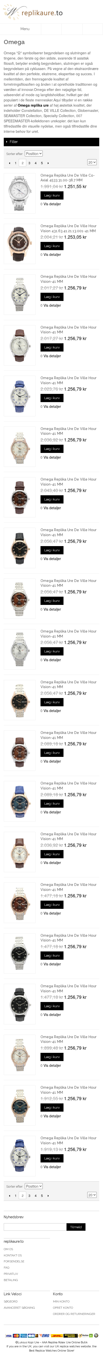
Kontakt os (13, 1255)
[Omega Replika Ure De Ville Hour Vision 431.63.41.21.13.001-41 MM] (20, 244)
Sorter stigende (47, 154)
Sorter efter (14, 154)
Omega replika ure (33, 105)
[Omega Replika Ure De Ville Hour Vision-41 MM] (20, 294)
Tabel (84, 154)
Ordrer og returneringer (74, 1314)
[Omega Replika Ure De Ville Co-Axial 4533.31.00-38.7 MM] (20, 193)
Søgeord (11, 1301)
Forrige (9, 163)
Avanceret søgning (19, 1307)
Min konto (61, 1301)
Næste (48, 163)
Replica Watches (46, 1350)
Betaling (11, 1280)
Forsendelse (14, 1261)
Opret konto (63, 1307)
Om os (8, 1249)
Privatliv (11, 1274)
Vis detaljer (52, 203)
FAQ (6, 1267)
